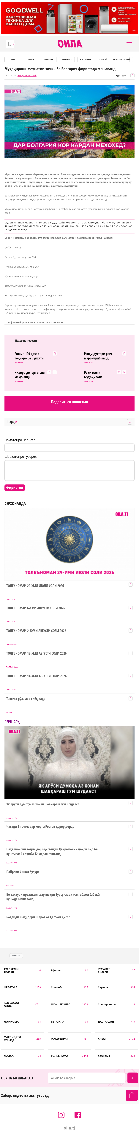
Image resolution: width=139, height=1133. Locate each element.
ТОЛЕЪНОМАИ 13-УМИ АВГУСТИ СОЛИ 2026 (36, 653)
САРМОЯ (30, 59)
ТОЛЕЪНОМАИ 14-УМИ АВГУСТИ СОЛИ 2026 (36, 676)
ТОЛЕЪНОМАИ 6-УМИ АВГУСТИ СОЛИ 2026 (35, 608)
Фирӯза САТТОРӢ (27, 75)
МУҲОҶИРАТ (66, 59)
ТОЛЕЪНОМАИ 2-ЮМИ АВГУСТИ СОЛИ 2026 (36, 630)
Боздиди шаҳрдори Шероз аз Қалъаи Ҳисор (38, 917)
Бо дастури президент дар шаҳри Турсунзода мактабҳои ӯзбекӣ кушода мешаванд (53, 896)
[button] (129, 43)
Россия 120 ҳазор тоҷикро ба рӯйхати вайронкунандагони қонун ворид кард (29, 356)
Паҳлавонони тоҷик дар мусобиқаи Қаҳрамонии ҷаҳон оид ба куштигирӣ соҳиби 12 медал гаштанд (52, 851)
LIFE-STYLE (48, 59)
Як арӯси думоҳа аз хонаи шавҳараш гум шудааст (42, 804)
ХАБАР (12, 59)
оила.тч (16, 956)
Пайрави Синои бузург (22, 872)
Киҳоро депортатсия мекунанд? (30, 375)
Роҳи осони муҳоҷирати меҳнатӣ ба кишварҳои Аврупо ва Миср (98, 375)
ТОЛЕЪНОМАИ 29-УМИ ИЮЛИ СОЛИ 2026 (35, 585)
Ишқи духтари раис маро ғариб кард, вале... (98, 356)
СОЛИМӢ (103, 59)
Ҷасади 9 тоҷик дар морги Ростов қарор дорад (40, 826)
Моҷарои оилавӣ (121, 59)
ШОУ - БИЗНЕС (85, 59)
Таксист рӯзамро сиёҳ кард (25, 698)
